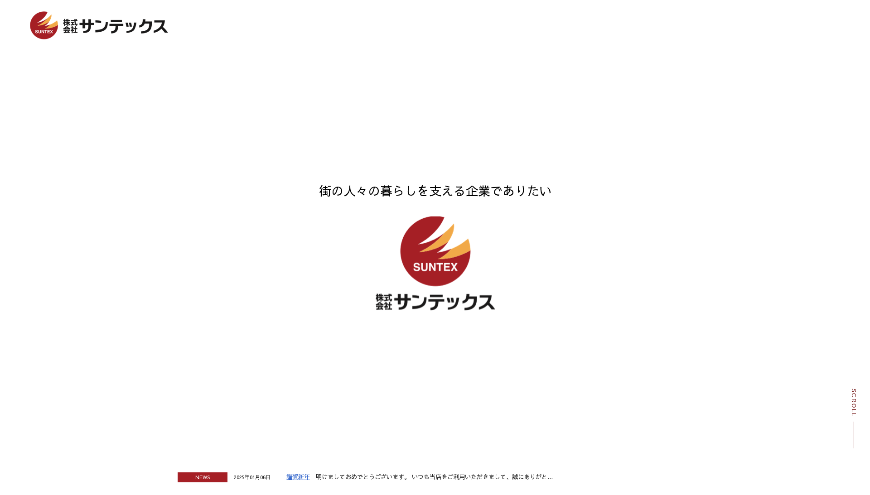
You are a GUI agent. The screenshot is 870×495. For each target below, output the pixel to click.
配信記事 (571, 67)
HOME (235, 67)
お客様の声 (504, 67)
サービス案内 (302, 67)
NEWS (568, 476)
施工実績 (437, 67)
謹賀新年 (298, 476)
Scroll (854, 403)
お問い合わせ (638, 67)
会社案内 (369, 67)
